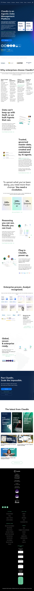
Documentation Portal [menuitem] (23, 521)
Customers (13, 2)
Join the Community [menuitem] (10, 519)
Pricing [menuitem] (9, 515)
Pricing (25, 2)
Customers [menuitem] (24, 531)
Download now (16, 430)
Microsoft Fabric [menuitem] (9, 527)
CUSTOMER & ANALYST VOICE (27, 327)
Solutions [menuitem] (23, 513)
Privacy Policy (29, 588)
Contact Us (29, 2)
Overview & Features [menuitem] (9, 513)
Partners (21, 2)
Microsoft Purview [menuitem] (9, 529)
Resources (17, 2)
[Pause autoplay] (17, 312)
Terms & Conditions (23, 588)
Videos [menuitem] (24, 519)
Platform (5, 2)
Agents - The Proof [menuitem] (9, 517)
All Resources (17, 462)
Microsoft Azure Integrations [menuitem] (9, 525)
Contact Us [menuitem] (24, 542)
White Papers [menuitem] (24, 517)
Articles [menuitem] (24, 515)
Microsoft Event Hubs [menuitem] (9, 542)
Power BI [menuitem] (9, 544)
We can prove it (16, 212)
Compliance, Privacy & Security (8, 355)
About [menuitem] (24, 527)
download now (5, 430)
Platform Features (7, 132)
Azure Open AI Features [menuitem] (9, 531)
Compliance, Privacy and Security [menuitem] (24, 529)
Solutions (8, 2)
